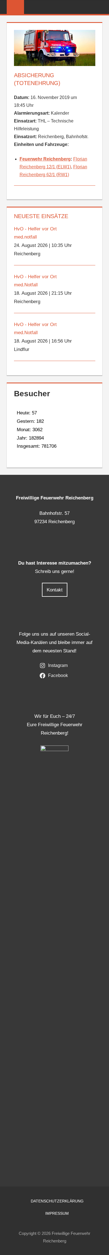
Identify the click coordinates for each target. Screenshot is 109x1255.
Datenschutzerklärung (57, 1201)
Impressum (57, 1213)
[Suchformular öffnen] (98, 7)
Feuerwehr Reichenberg (45, 159)
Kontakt (55, 590)
